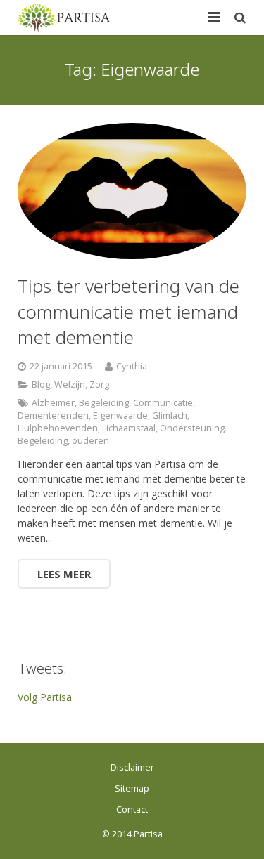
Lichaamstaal (129, 428)
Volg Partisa (45, 697)
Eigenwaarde (120, 415)
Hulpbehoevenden (58, 428)
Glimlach (169, 415)
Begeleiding (104, 403)
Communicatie (163, 403)
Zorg (99, 385)
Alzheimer (53, 403)
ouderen (90, 441)
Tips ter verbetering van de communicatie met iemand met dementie (128, 311)
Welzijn (69, 385)
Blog (41, 385)
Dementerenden (53, 415)
